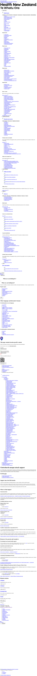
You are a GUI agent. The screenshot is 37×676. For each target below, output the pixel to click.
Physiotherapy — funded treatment (11, 434)
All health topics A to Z (6, 115)
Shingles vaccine (6, 88)
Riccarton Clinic (4, 525)
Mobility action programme (10, 426)
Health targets (4, 206)
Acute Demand (8, 394)
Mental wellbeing (5, 616)
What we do (4, 195)
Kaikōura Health (8, 389)
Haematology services (9, 418)
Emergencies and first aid (8, 44)
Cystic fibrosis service (9, 409)
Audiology (7, 397)
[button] (3, 604)
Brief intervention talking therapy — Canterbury (13, 401)
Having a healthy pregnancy (8, 97)
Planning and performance (8, 199)
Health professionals (14, 1)
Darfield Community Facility (10, 386)
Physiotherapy (8, 433)
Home (3, 368)
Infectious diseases (7, 25)
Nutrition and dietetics (9, 429)
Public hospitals (6, 143)
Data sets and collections (8, 237)
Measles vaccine (6, 84)
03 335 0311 (6, 559)
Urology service (8, 444)
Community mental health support (11, 407)
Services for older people (8, 148)
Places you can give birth (10, 422)
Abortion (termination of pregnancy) (9, 104)
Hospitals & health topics (4, 1)
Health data (19, 195)
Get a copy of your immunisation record (10, 80)
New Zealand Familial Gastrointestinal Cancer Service (12, 153)
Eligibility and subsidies (6, 464)
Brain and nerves (6, 19)
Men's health (6, 27)
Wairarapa (5, 133)
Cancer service (8, 402)
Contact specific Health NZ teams (9, 248)
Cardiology (8, 403)
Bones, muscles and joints (8, 18)
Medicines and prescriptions (8, 39)
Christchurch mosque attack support (11, 405)
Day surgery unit (8, 410)
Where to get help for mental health (9, 109)
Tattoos (5, 63)
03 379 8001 (18, 573)
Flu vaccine (6, 86)
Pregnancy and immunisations (8, 99)
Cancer (5, 20)
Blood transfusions (9, 400)
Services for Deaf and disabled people (10, 149)
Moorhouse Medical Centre (6, 518)
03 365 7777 (6, 506)
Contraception (6, 73)
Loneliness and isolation (8, 113)
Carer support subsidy (7, 163)
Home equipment (6, 42)
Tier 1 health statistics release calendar (10, 240)
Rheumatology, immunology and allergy (12, 439)
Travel (5, 64)
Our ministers (6, 210)
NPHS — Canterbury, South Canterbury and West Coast (14, 393)
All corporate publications (8, 216)
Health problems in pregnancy (8, 98)
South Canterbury (7, 129)
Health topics (4, 10)
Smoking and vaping (7, 62)
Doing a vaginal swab (7, 72)
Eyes (5, 22)
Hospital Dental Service (9, 419)
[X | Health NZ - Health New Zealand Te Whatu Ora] (1, 668)
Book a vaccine (4, 95)
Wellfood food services (9, 445)
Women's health (6, 30)
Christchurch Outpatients (10, 384)
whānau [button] (3, 567)
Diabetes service (8, 411)
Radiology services (9, 437)
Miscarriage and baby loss (8, 102)
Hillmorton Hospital (9, 388)
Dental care (6, 54)
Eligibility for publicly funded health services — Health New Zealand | (15, 496)
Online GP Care (4, 190)
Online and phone (5, 169)
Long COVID (6, 36)
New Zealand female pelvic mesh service (10, 152)
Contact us (23, 195)
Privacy (3, 671)
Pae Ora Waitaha (8, 432)
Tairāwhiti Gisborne (7, 130)
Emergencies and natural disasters (9, 57)
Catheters (5, 52)
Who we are (8, 195)
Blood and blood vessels (8, 17)
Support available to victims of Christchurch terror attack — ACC (12, 536)
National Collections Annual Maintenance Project (11, 245)
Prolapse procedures (7, 51)
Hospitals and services (6, 116)
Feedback (3, 142)
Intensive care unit (9, 421)
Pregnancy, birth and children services (10, 106)
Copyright (3, 673)
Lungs (5, 26)
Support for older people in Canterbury (12, 380)
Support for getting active (10, 443)
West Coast (6, 461)
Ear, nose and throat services (10, 413)
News (3, 263)
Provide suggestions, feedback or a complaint (11, 251)
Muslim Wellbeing (6, 569)
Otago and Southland (7, 454)
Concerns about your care (10, 408)
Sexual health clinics (7, 146)
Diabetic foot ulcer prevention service (12, 412)
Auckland (5, 377)
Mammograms (6, 49)
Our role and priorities (7, 196)
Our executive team (7, 207)
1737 (26, 543)
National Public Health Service (9, 151)
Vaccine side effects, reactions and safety (10, 78)
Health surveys (6, 241)
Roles (5, 261)
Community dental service (10, 406)
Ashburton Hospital (9, 381)
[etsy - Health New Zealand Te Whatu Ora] (18, 664)
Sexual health (6, 61)
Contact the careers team (8, 262)
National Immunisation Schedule (9, 75)
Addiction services (9, 396)
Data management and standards (9, 243)
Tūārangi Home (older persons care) (11, 391)
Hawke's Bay (6, 124)
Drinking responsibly (7, 55)
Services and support (5, 620)
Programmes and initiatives (8, 197)
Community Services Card (8, 166)
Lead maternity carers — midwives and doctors (11, 101)
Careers (9, 1)
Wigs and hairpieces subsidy (8, 165)
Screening (5, 100)
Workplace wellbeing (7, 66)
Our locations (6, 260)
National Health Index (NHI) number (10, 168)
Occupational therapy (9, 430)
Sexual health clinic (9, 440)
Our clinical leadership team (8, 209)
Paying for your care (9, 448)
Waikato (5, 132)
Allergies (5, 15)
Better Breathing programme (10, 398)
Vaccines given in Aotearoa (8, 76)
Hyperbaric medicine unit (10, 420)
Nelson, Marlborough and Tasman (9, 126)
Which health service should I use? (7, 463)
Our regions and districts (8, 198)
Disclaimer (4, 619)
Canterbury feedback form (10, 447)
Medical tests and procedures (8, 43)
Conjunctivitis (6, 38)
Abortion (5, 50)
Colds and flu (6, 34)
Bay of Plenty (6, 122)
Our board (5, 208)
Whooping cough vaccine (8, 85)
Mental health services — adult (11, 424)
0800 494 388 (7, 573)
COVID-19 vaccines (7, 87)
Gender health (6, 58)
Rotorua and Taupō (7, 128)
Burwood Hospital (9, 382)
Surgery (5, 40)
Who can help (4, 160)
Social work (8, 442)
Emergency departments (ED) (8, 144)
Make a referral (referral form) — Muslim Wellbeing (11, 576)
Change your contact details (10, 449)
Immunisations (6, 74)
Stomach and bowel (7, 29)
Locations (3, 618)
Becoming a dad (6, 108)
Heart (5, 24)
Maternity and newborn (9, 423)
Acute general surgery (9, 395)
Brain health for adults (7, 53)
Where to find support (5, 366)
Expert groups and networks (8, 211)
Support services (6, 150)
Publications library (13, 195)
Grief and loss (6, 112)
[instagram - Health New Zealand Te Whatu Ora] (1, 626)
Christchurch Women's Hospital (11, 385)
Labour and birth (6, 103)
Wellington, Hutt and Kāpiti (8, 134)
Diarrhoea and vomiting (7, 35)
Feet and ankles (6, 23)
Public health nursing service (10, 446)
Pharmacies (6, 147)
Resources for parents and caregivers (7, 367)
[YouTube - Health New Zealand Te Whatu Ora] (1, 665)
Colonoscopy (6, 48)
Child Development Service (10, 404)
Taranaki (5, 131)
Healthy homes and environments (9, 59)
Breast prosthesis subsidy (8, 164)
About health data (7, 238)
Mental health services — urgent (11, 425)
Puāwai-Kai (8, 436)
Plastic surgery (8, 435)
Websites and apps (5, 617)
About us (4, 191)
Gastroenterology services (10, 417)
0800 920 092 (18, 553)
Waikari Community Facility (10, 392)
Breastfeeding (6, 105)
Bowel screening (6, 71)
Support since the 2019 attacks (7, 365)
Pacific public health (7, 60)
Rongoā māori (6, 41)
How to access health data (8, 239)
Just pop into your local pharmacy (7, 465)
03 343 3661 (6, 522)
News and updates (5, 612)
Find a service (4, 462)
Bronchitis (5, 37)
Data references (6, 246)
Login (2, 274)
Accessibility (4, 672)
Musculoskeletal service (9, 427)
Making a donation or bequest (8, 250)
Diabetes (5, 21)
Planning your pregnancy (8, 96)
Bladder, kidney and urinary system (9, 16)
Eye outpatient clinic (9, 415)
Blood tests (8, 399)
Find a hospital (4, 370)
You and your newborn (7, 107)
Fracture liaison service (9, 416)
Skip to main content (3, 0)
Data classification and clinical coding (10, 244)
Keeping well (4, 613)
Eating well (6, 56)
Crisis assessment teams (7, 110)
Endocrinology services (9, 414)
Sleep (5, 65)
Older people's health (7, 28)
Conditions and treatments (6, 609)
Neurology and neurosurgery (10, 428)
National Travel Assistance (8, 167)
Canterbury (6, 123)
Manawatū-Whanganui (7, 125)
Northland (5, 127)
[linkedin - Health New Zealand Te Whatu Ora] (1, 627)
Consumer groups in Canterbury (11, 450)
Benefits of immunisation (8, 79)
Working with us (6, 200)
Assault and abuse (7, 111)
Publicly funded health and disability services (11, 161)
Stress (5, 114)
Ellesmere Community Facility (10, 387)
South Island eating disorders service (11, 441)
